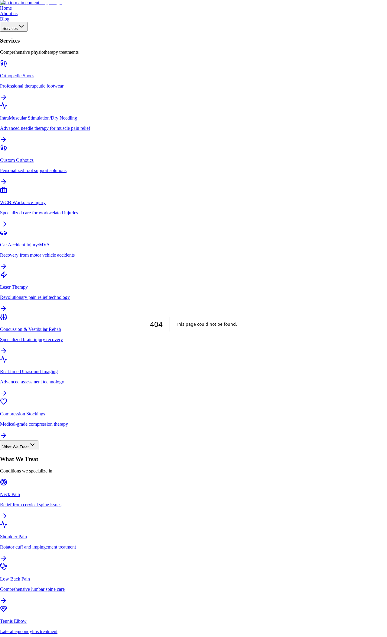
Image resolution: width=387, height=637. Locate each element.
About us (9, 13)
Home (6, 8)
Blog (4, 18)
